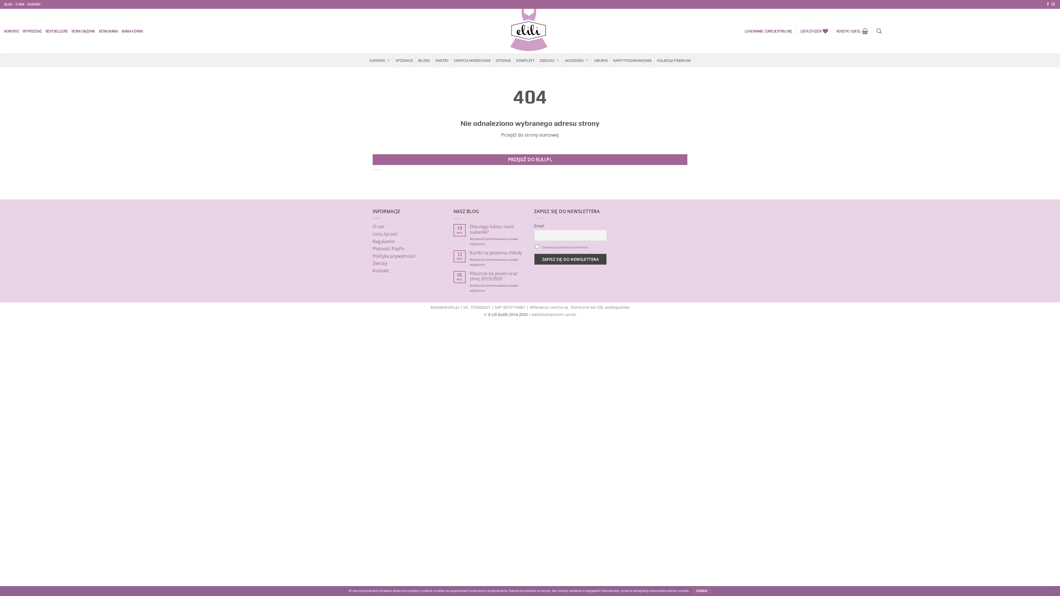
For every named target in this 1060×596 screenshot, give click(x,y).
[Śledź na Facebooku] (1048, 4)
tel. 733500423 (476, 307)
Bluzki (424, 60)
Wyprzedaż (32, 31)
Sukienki (377, 60)
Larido (570, 314)
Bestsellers (57, 31)
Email (539, 225)
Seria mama (108, 31)
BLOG (8, 4)
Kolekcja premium (674, 60)
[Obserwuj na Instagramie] (1053, 4)
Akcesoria (574, 60)
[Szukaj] (878, 31)
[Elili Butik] (528, 31)
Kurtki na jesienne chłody (496, 253)
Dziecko (547, 60)
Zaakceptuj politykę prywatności (565, 247)
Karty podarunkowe (632, 60)
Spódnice (404, 60)
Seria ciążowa (83, 31)
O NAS (19, 4)
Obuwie (601, 60)
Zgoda (701, 591)
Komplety (525, 60)
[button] (768, 31)
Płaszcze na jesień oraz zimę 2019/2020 (494, 276)
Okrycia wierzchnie (472, 60)
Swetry (442, 60)
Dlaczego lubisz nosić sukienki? (492, 229)
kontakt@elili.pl (445, 307)
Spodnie (503, 60)
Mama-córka (132, 31)
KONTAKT (34, 4)
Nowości (11, 31)
